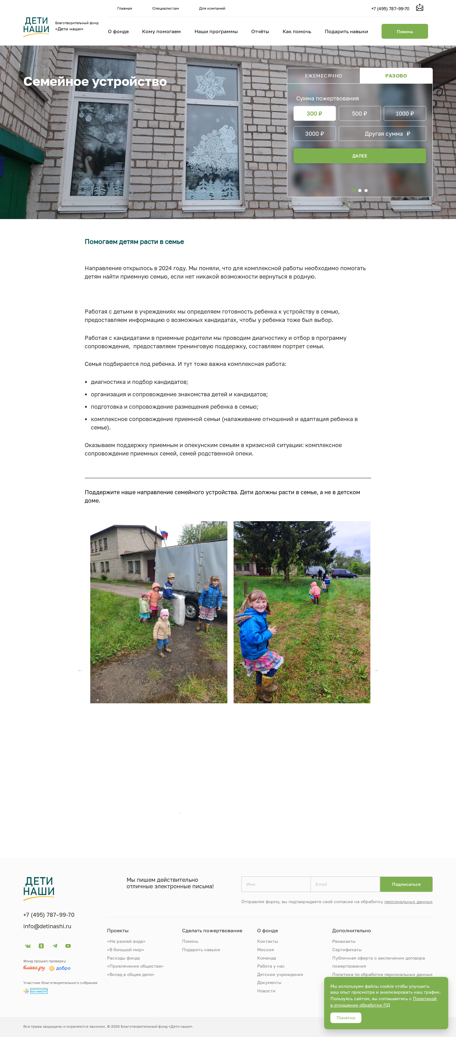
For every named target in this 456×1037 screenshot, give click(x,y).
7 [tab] (236, 813)
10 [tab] (264, 813)
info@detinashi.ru (47, 926)
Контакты (267, 941)
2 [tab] (189, 813)
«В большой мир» (125, 949)
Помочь (405, 31)
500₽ (359, 113)
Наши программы (216, 31)
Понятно (346, 1017)
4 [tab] (208, 813)
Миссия (265, 949)
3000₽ (314, 133)
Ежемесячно (323, 76)
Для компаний (212, 8)
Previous (80, 669)
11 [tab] (273, 813)
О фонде (118, 31)
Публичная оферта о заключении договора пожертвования (378, 962)
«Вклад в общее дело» (130, 974)
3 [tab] (198, 813)
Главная (124, 8)
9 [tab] (254, 813)
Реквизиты (343, 941)
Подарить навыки (346, 31)
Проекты (118, 930)
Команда (266, 957)
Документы (269, 982)
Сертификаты (347, 949)
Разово (396, 76)
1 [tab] (180, 813)
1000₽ (405, 113)
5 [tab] (217, 813)
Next (376, 669)
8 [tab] (245, 813)
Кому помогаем (161, 31)
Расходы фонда (123, 957)
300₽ (314, 113)
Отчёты (260, 31)
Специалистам (165, 8)
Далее (359, 155)
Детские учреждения (280, 974)
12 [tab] (282, 813)
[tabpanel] (158, 612)
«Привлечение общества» (135, 966)
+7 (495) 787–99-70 (390, 8)
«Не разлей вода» (126, 941)
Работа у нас (271, 966)
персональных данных (408, 901)
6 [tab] (226, 813)
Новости (266, 990)
